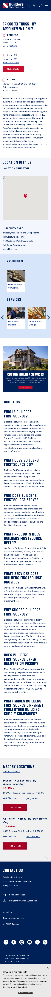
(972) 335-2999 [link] (10, 59)
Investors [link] (7, 912)
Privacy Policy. (22, 987)
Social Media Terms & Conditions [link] (17, 959)
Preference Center (25, 993)
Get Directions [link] (10, 46)
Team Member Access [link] (13, 918)
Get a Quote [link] (13, 69)
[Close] (48, 968)
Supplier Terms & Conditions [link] (15, 962)
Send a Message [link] (11, 63)
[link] (13, 5)
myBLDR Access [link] (11, 924)
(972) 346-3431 (33, 798)
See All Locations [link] (11, 772)
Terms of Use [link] (25, 955)
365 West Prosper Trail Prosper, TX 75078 (24, 793)
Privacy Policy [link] (10, 955)
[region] (25, 980)
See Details (15, 808)
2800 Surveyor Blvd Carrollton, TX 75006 (23, 831)
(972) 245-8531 (33, 837)
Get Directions (10, 798)
